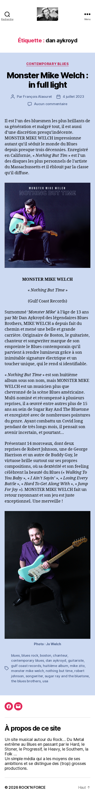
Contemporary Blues (47, 64)
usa (45, 681)
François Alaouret (37, 96)
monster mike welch (27, 671)
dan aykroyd (56, 660)
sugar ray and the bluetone (67, 676)
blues (15, 655)
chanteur (60, 655)
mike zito (77, 666)
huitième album (55, 666)
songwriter (34, 676)
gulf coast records (26, 666)
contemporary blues (27, 660)
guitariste (76, 660)
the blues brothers (26, 681)
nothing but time (59, 671)
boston (45, 655)
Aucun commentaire (50, 104)
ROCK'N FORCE (32, 787)
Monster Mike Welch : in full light (47, 80)
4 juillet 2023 (73, 96)
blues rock (29, 655)
